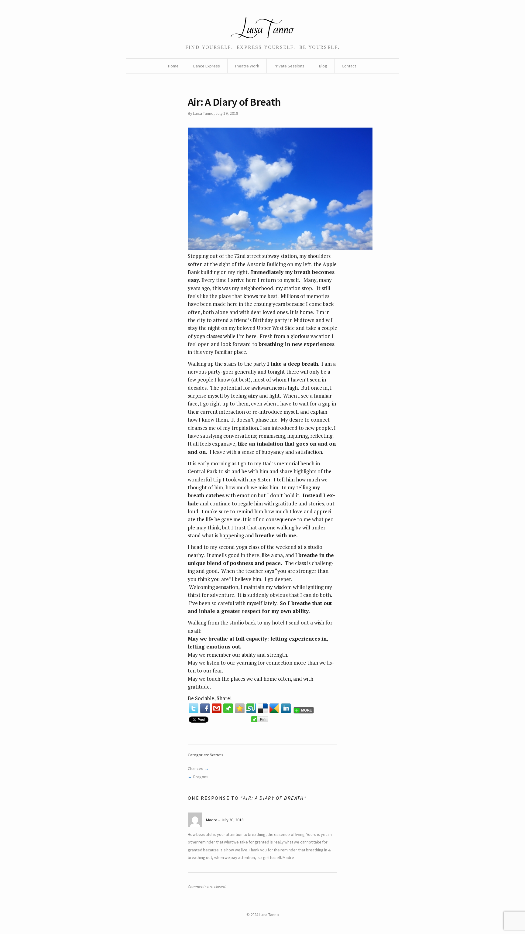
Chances (195, 768)
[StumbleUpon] (251, 708)
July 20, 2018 (232, 820)
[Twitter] (193, 708)
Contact (349, 66)
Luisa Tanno (203, 113)
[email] (216, 708)
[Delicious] (263, 708)
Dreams (216, 755)
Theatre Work (247, 66)
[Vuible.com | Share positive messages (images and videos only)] (228, 708)
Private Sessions (289, 66)
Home (173, 66)
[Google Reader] (274, 708)
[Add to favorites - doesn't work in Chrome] (240, 708)
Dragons (200, 776)
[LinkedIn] (286, 708)
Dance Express (206, 66)
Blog (323, 66)
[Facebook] (205, 708)
